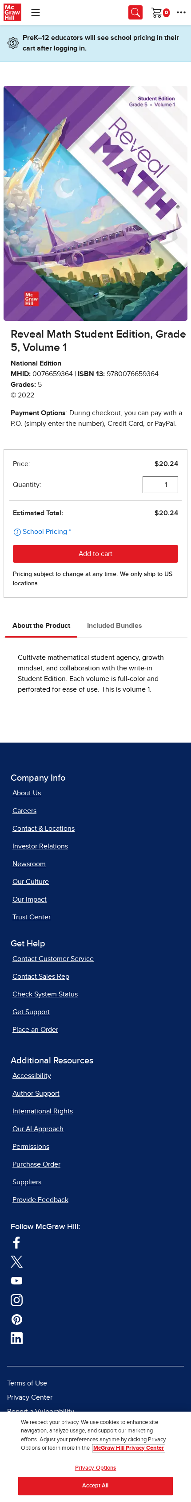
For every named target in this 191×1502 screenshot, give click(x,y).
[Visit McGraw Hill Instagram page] (17, 1299)
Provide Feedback (40, 1199)
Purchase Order (36, 1164)
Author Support (36, 1093)
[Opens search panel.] (135, 12)
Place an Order (35, 1029)
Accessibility (31, 1075)
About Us (26, 793)
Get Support (31, 1012)
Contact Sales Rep (40, 976)
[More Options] (181, 12)
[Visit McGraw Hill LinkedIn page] (17, 1338)
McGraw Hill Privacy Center (128, 1448)
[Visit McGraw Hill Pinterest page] (17, 1319)
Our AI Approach (38, 1128)
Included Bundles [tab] (114, 625)
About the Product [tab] (41, 625)
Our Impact (29, 899)
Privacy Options (95, 1468)
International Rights (42, 1111)
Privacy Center (29, 1397)
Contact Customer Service (53, 958)
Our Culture (30, 881)
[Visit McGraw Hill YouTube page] (17, 1280)
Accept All (95, 1486)
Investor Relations (40, 846)
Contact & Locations (43, 828)
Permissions (30, 1146)
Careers (24, 810)
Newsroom (29, 864)
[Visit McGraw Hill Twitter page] (17, 1261)
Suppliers (26, 1182)
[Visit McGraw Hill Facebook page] (17, 1241)
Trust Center (31, 917)
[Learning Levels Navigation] (35, 12)
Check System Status (45, 994)
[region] (95, 1457)
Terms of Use (27, 1383)
